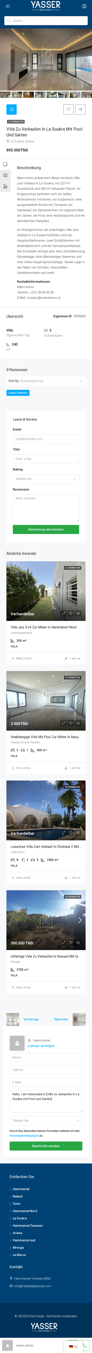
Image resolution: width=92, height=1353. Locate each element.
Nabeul (18, 1196)
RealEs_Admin (24, 658)
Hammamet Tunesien (28, 1225)
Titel (16, 449)
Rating (18, 469)
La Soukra (20, 1218)
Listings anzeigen (41, 1046)
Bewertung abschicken (46, 529)
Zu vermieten (72, 568)
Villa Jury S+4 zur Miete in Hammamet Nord (43, 627)
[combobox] (51, 381)
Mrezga (18, 1247)
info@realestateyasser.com (32, 1286)
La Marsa (19, 1255)
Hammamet (21, 1189)
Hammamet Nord (25, 1211)
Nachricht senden (46, 1146)
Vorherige (31, 1019)
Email (17, 429)
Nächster (61, 1019)
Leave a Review (18, 392)
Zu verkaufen (16, 121)
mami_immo (23, 768)
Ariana (17, 1233)
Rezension (21, 489)
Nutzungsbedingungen (24, 1135)
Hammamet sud (24, 1240)
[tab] (11, 109)
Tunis (16, 1203)
